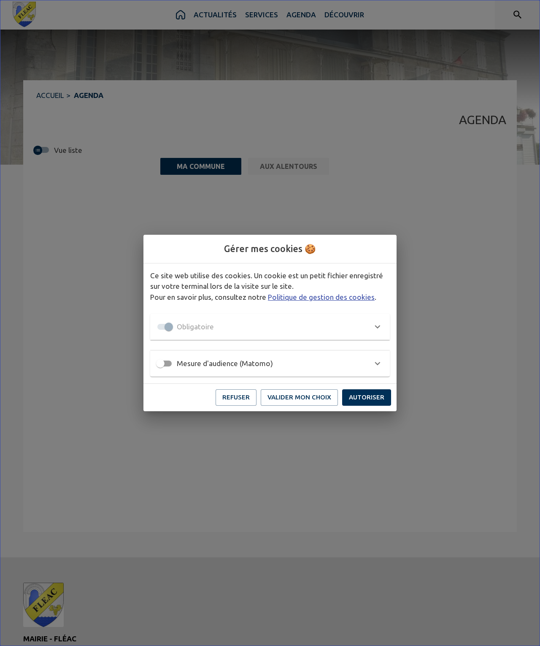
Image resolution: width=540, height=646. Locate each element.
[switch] (160, 364)
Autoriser (366, 397)
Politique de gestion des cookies (321, 297)
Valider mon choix (299, 397)
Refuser (236, 397)
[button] (270, 327)
